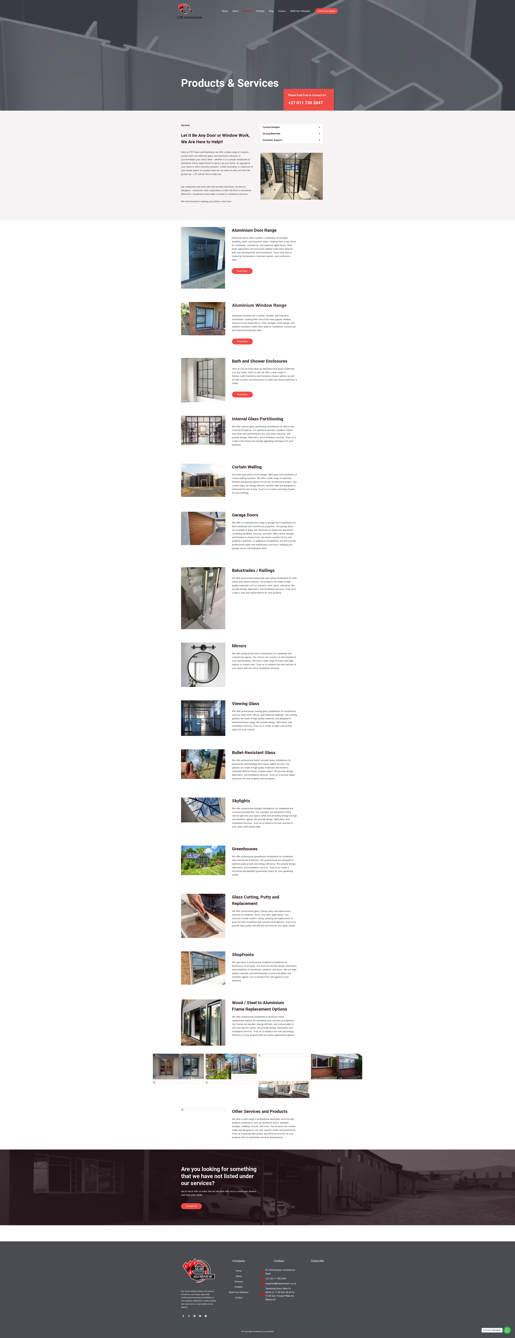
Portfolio (260, 11)
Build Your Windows (300, 11)
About (235, 11)
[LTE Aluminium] (185, 8)
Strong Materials (271, 133)
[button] (291, 127)
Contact (282, 11)
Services (247, 11)
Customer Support (272, 140)
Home (225, 11)
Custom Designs (271, 127)
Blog (271, 11)
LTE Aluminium (189, 17)
